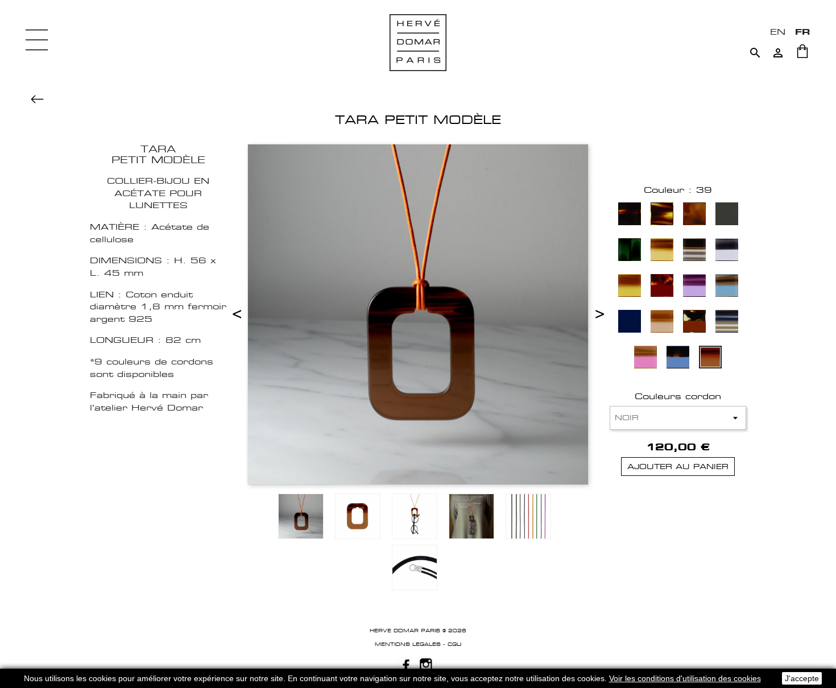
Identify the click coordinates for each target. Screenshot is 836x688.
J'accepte (802, 678)
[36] (645, 358)
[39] (710, 358)
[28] (662, 286)
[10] (727, 215)
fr (802, 31)
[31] (629, 322)
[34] (694, 322)
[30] (727, 286)
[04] (629, 215)
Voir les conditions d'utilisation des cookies (685, 678)
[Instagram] (426, 663)
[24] (662, 251)
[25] (694, 251)
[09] (694, 215)
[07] (662, 215)
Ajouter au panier (678, 466)
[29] (694, 286)
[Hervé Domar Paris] (418, 41)
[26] (727, 251)
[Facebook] (404, 663)
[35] (727, 322)
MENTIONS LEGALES (408, 644)
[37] (678, 358)
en (777, 31)
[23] (629, 251)
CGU (454, 644)
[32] (662, 322)
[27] (629, 286)
